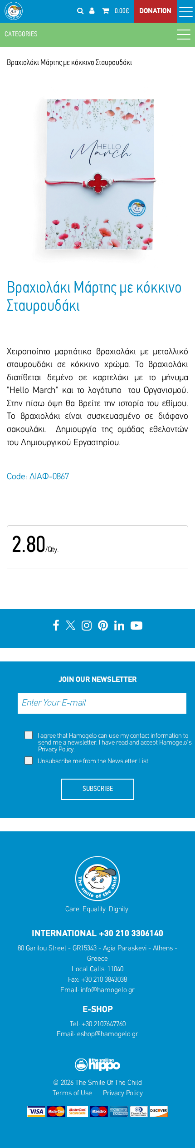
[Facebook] (56, 626)
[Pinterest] (103, 626)
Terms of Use (72, 1093)
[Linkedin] (119, 626)
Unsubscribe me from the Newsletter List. (93, 761)
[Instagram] (86, 626)
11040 (115, 969)
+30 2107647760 (104, 1024)
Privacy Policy (55, 749)
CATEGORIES (21, 34)
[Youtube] (136, 626)
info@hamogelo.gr (108, 990)
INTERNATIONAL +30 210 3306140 (97, 934)
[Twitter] (70, 626)
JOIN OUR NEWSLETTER (97, 680)
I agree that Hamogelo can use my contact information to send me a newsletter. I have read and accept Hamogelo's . (114, 743)
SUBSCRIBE (98, 789)
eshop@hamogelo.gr (107, 1034)
